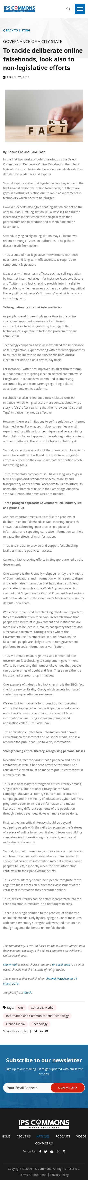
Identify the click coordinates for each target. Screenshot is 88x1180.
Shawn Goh (10, 965)
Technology (39, 1024)
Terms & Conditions (32, 1175)
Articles (43, 1136)
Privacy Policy (59, 1175)
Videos (81, 1136)
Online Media (15, 1024)
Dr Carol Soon (61, 965)
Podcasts (63, 1136)
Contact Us (44, 1143)
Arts (21, 1007)
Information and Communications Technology (37, 1016)
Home (6, 1136)
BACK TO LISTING (17, 30)
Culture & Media (42, 1007)
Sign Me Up (66, 1088)
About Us (24, 1136)
